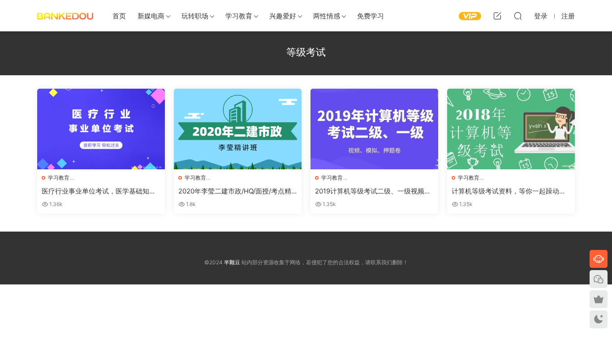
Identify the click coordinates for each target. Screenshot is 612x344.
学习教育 (238, 16)
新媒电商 (151, 16)
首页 (119, 16)
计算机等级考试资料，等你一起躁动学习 (509, 191)
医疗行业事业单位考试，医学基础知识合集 (99, 191)
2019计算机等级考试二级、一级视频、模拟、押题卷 (373, 191)
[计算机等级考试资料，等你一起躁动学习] (511, 129)
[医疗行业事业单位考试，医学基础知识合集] (101, 129)
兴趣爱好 (282, 16)
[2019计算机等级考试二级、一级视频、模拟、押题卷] (374, 129)
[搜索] (517, 15)
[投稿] (497, 15)
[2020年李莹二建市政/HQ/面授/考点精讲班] (238, 129)
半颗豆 (65, 15)
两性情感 (326, 16)
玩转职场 (194, 16)
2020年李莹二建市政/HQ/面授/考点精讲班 (234, 191)
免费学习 (370, 16)
